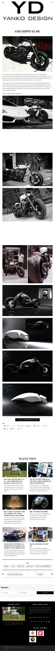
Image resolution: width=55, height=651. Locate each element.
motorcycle (30, 566)
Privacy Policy (46, 617)
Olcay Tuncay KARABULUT (43, 566)
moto (13, 566)
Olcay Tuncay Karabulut (14, 93)
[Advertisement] (27, 25)
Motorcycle (21, 566)
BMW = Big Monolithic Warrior (39, 512)
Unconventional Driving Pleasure (15, 573)
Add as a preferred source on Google (28, 419)
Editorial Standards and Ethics (35, 617)
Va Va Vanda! (40, 573)
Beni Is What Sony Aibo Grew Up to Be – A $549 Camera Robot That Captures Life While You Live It (14, 481)
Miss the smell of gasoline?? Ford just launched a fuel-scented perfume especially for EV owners (14, 513)
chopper (6, 566)
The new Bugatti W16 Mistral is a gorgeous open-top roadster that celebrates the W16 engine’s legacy (14, 546)
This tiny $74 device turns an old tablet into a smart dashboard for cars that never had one (40, 481)
